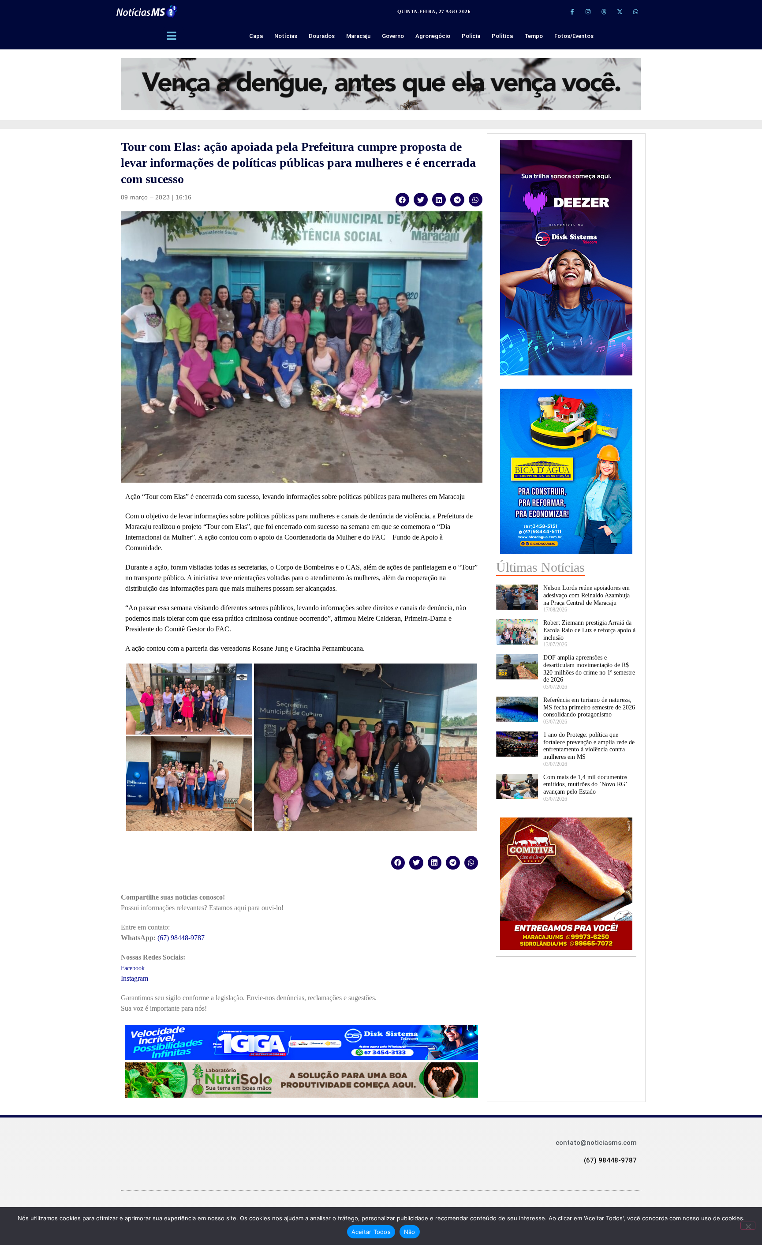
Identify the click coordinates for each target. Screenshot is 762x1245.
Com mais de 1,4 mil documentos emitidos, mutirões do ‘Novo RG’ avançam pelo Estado (585, 784)
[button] (403, 199)
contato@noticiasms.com (596, 1143)
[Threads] (603, 11)
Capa (256, 36)
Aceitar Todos (371, 1231)
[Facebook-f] (572, 11)
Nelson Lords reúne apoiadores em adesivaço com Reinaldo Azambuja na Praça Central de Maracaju (586, 595)
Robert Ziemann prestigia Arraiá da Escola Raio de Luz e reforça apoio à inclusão (589, 630)
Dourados (322, 36)
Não (409, 1231)
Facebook (133, 968)
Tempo (533, 36)
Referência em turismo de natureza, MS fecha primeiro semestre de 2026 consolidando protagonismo (589, 707)
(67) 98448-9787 (181, 937)
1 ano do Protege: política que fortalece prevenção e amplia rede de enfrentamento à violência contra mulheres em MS (589, 745)
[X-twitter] (619, 11)
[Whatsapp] (635, 11)
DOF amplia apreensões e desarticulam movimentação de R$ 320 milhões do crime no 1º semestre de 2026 (589, 668)
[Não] (747, 1226)
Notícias (285, 36)
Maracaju (358, 36)
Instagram (134, 978)
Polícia (471, 36)
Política (502, 36)
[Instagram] (588, 11)
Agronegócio (432, 36)
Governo (393, 36)
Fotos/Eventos (574, 36)
